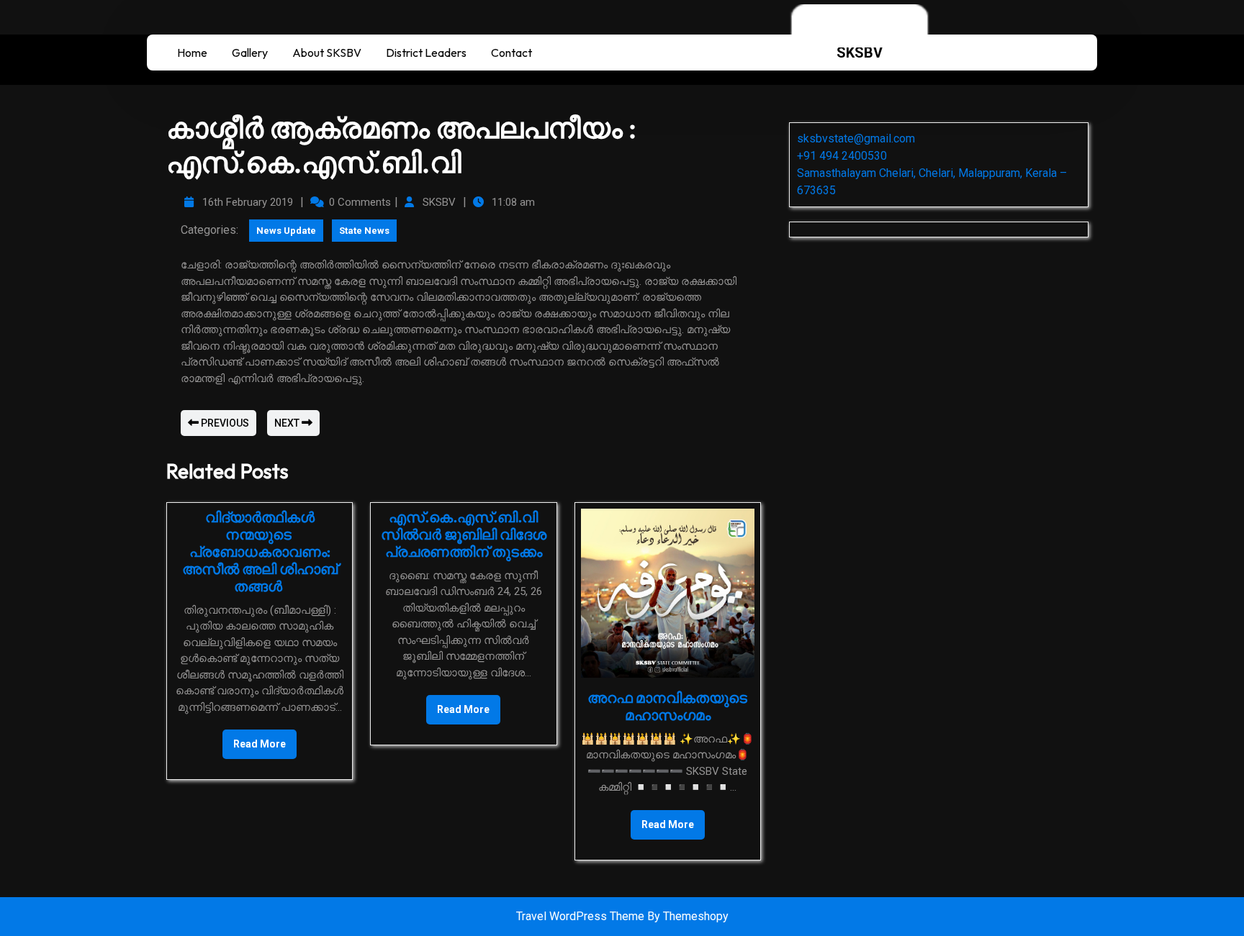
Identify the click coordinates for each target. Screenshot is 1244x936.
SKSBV (860, 52)
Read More (254, 740)
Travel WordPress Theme (581, 916)
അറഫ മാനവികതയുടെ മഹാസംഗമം (667, 706)
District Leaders (426, 52)
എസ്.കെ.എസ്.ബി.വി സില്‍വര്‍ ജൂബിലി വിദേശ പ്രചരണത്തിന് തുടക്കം (463, 534)
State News (364, 230)
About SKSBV (326, 52)
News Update (286, 230)
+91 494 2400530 (842, 156)
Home (192, 52)
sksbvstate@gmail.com (856, 138)
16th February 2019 (246, 202)
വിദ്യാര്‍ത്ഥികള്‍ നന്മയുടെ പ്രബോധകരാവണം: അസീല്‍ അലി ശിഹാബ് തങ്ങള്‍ (260, 551)
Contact (511, 52)
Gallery (250, 52)
